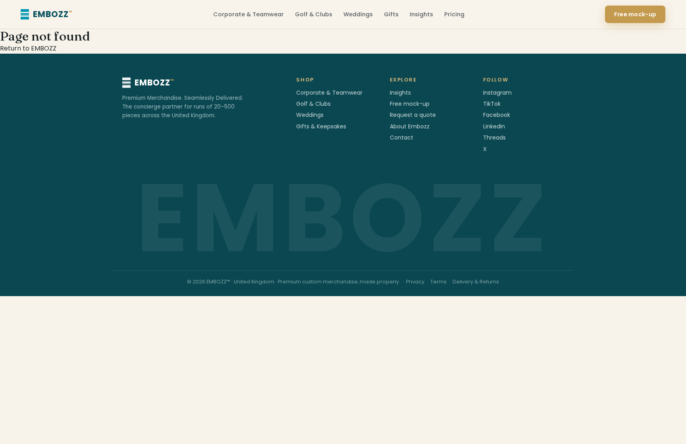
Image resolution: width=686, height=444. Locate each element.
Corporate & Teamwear (248, 14)
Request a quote (413, 115)
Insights (421, 14)
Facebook (496, 115)
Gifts (391, 14)
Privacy (415, 281)
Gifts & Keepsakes (321, 126)
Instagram (497, 93)
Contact (401, 138)
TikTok (492, 104)
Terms (438, 281)
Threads (494, 138)
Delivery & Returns (476, 281)
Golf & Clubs (313, 14)
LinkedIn (494, 126)
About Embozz (410, 126)
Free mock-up (635, 14)
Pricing (454, 14)
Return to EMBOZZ (28, 48)
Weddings (358, 14)
